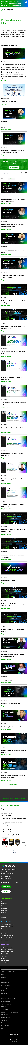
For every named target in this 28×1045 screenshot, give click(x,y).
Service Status (5, 960)
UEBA (2, 980)
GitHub (3, 958)
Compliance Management (8, 998)
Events (3, 915)
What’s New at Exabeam (7, 926)
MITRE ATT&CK (5, 996)
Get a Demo (6, 886)
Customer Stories (5, 933)
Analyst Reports (5, 908)
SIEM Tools (4, 977)
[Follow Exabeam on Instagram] (14, 882)
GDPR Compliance (6, 1004)
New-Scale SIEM (5, 1017)
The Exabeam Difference (7, 924)
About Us (3, 901)
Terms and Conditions (14, 1037)
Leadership (4, 903)
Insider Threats (5, 993)
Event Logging (5, 1022)
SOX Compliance (5, 1009)
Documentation (5, 953)
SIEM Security (4, 1020)
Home (2, 17)
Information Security (6, 982)
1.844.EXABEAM (5, 876)
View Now (4, 104)
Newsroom (4, 910)
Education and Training (7, 951)
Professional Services (7, 949)
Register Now (5, 129)
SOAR (2, 990)
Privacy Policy (14, 1039)
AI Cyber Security (5, 985)
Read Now (4, 81)
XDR (2, 1028)
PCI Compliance (5, 1001)
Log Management (5, 988)
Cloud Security (5, 1025)
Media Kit (3, 912)
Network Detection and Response (9, 1012)
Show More (13, 785)
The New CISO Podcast (7, 935)
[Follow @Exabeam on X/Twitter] (11, 882)
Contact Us (6, 891)
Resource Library (5, 931)
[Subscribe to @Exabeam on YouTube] (17, 882)
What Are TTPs (5, 1014)
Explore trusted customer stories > (14, 798)
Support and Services (6, 947)
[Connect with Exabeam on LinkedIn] (9, 882)
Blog (2, 928)
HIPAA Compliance (6, 1006)
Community (4, 956)
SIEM (2, 974)
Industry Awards (5, 906)
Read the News (18, 5)
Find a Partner (4, 940)
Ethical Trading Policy (14, 1042)
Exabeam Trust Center (7, 937)
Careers (3, 917)
